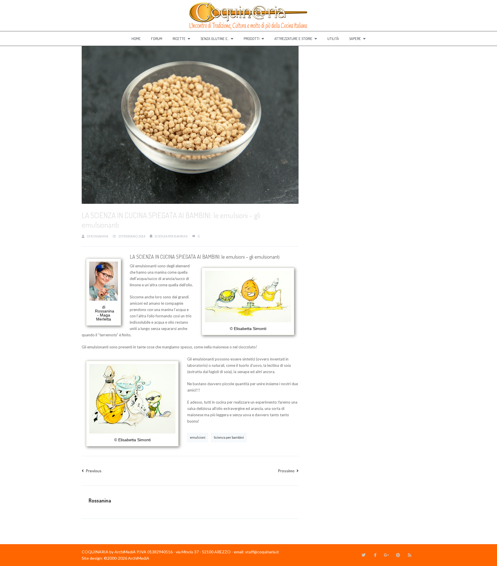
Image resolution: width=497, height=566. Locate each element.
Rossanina (99, 236)
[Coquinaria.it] (248, 15)
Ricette (179, 38)
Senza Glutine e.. (214, 38)
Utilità (333, 38)
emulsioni (197, 437)
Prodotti (251, 38)
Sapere (355, 38)
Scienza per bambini (229, 437)
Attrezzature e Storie (293, 38)
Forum (156, 38)
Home (136, 38)
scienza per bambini (171, 236)
